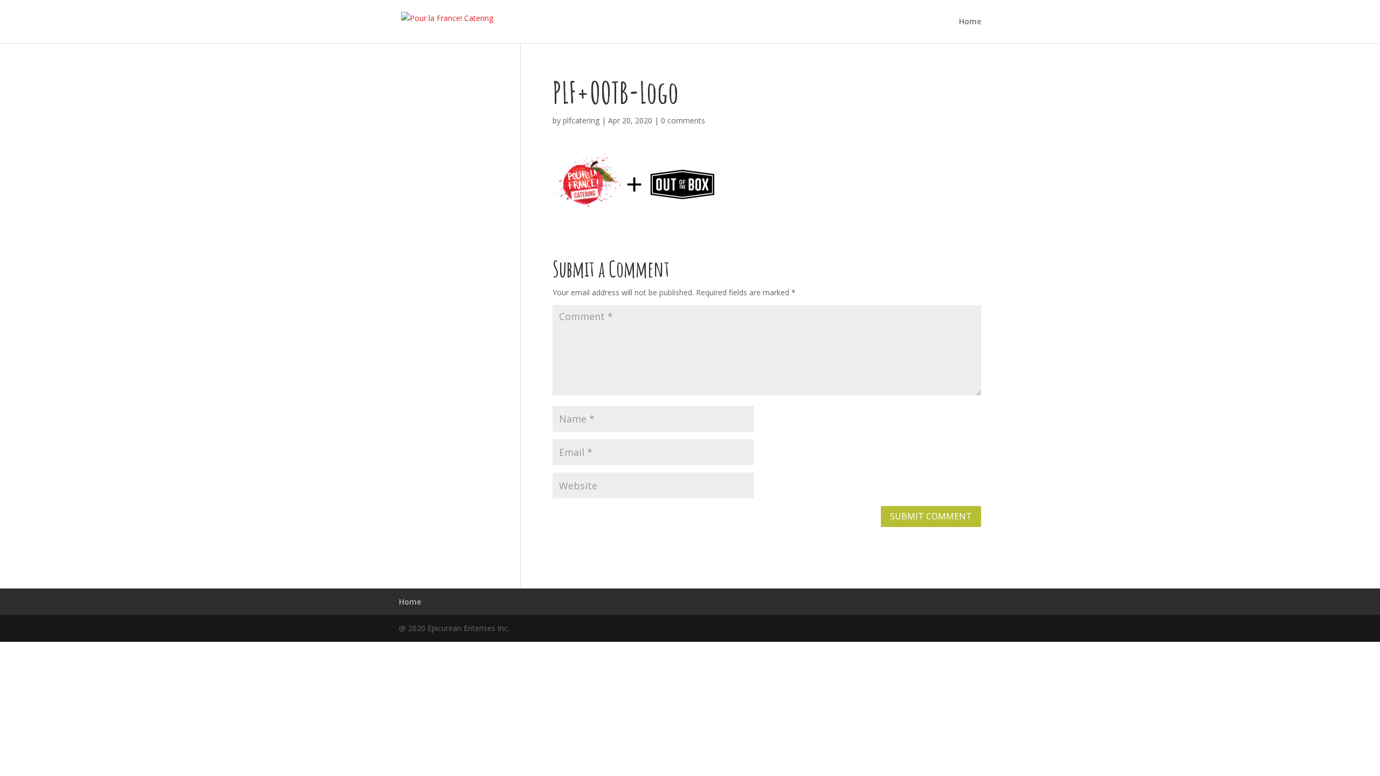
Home (970, 22)
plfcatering (581, 120)
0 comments (683, 120)
